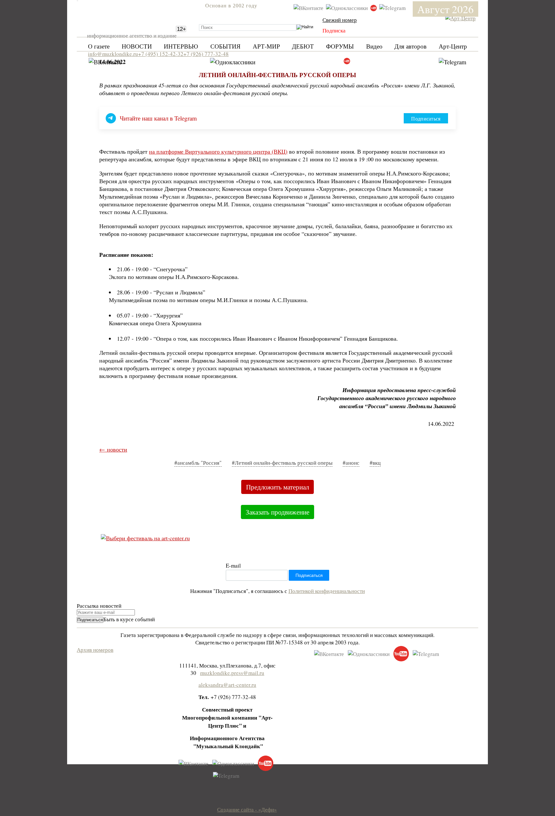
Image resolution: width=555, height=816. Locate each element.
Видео (374, 46)
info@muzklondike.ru (113, 54)
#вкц (375, 462)
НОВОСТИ (137, 46)
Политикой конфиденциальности (326, 591)
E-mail (233, 565)
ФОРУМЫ (340, 46)
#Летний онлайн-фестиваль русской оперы (282, 462)
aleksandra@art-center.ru (227, 684)
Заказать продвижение (277, 511)
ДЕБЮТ (303, 46)
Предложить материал (277, 486)
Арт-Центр (453, 46)
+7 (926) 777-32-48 (206, 54)
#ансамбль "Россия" (198, 462)
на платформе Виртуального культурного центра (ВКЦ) (218, 151)
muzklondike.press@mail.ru (232, 673)
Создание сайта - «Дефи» (247, 809)
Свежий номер (339, 19)
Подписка (334, 30)
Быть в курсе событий (129, 619)
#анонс (351, 462)
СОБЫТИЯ (225, 46)
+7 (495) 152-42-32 (160, 54)
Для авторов (410, 46)
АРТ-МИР (266, 46)
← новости (113, 449)
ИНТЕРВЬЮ (181, 46)
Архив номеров (95, 649)
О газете (99, 46)
